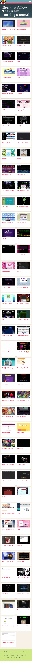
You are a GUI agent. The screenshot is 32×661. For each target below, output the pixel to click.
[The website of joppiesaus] (8, 88)
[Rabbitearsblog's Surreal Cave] (23, 169)
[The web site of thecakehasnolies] (8, 217)
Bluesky (25, 652)
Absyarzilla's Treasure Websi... (8, 529)
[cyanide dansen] (8, 265)
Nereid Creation (21, 416)
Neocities (6, 652)
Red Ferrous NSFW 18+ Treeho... (8, 545)
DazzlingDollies (6, 352)
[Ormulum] (23, 265)
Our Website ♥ (6, 432)
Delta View (5, 594)
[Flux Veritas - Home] (23, 136)
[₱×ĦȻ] (8, 104)
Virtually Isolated (6, 77)
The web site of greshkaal (23, 610)
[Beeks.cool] (8, 201)
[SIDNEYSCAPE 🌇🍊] (23, 346)
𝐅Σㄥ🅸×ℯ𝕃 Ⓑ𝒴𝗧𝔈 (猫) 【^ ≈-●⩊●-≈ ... (8, 368)
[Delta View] (8, 588)
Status (9, 657)
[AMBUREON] (8, 378)
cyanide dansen (6, 271)
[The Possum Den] (8, 169)
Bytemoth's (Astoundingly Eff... (8, 190)
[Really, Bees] (23, 427)
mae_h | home (6, 142)
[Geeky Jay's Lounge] (8, 330)
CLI (17, 655)
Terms (15, 657)
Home (18, 61)
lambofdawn (20, 497)
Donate (12, 655)
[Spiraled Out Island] (8, 298)
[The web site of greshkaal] (23, 604)
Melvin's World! (21, 45)
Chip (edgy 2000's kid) (23, 368)
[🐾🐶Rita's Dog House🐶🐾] (8, 411)
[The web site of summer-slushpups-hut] (23, 394)
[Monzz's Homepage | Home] (8, 620)
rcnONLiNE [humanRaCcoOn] (23, 303)
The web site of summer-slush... (23, 400)
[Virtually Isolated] (8, 72)
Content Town (21, 465)
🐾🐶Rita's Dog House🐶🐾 (8, 416)
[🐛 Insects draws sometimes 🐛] (23, 201)
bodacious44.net (6, 126)
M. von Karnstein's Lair (8, 465)
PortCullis (19, 545)
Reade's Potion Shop (23, 481)
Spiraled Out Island (7, 303)
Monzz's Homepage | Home (8, 626)
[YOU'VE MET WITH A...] (8, 556)
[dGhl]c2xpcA (5, 497)
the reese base (6, 577)
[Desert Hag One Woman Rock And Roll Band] (23, 620)
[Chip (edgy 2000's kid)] (23, 362)
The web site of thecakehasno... (8, 223)
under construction (7, 481)
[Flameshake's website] (8, 394)
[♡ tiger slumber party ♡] (23, 314)
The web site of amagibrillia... (8, 513)
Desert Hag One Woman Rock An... (23, 626)
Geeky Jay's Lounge (7, 335)
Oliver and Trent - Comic (8, 610)
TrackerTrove (20, 561)
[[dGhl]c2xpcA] (8, 491)
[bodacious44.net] (8, 120)
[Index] (23, 233)
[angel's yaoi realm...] (23, 104)
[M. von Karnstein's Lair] (8, 459)
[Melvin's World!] (23, 40)
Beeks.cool (5, 206)
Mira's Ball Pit (5, 158)
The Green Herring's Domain (16, 13)
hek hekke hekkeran (7, 448)
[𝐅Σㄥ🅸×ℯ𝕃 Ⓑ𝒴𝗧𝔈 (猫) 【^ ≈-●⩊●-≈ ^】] (8, 362)
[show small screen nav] (30, 1)
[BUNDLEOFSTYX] (23, 88)
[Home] (23, 56)
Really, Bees (20, 432)
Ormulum (19, 271)
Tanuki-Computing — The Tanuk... (23, 223)
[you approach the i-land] (8, 23)
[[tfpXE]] (23, 120)
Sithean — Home (6, 287)
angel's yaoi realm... (22, 110)
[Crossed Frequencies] (8, 636)
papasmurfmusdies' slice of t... (23, 594)
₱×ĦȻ (3, 110)
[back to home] (3, 2)
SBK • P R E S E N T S (23, 577)
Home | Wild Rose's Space (23, 255)
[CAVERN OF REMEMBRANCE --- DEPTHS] (8, 56)
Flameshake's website (8, 400)
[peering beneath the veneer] (23, 185)
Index (18, 239)
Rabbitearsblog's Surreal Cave (23, 174)
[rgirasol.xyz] (23, 443)
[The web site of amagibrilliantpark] (8, 507)
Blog (21, 655)
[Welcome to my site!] (23, 282)
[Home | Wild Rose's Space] (23, 249)
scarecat (4, 255)
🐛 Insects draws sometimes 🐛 (23, 206)
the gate (19, 158)
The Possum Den (6, 174)
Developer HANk (6, 45)
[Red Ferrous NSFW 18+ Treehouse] (8, 540)
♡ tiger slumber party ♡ (23, 319)
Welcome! (20, 384)
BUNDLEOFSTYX (22, 93)
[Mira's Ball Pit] (8, 153)
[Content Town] (23, 459)
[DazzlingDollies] (8, 346)
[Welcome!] (23, 378)
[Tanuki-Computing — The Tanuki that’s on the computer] (23, 217)
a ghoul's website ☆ (7, 239)
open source (13, 652)
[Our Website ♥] (8, 427)
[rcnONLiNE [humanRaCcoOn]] (23, 298)
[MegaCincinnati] (23, 23)
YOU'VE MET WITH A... (8, 561)
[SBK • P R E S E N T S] (23, 572)
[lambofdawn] (23, 491)
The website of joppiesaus (8, 93)
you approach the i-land (8, 29)
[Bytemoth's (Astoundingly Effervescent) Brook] (8, 185)
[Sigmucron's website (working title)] (23, 330)
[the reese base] (8, 572)
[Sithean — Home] (8, 282)
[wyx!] (8, 314)
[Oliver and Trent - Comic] (8, 604)
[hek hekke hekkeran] (8, 443)
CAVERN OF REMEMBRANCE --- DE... (8, 61)
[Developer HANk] (8, 40)
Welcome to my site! (22, 287)
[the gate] (23, 153)
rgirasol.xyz (20, 448)
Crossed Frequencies (8, 642)
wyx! (3, 319)
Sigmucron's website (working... (23, 335)
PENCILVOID (20, 77)
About (6, 655)
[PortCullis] (23, 540)
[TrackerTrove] (23, 556)
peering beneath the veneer (23, 190)
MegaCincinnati (21, 29)
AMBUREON (5, 384)
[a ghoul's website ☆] (8, 233)
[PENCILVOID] (23, 72)
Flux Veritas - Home (22, 142)
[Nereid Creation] (23, 411)
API (26, 655)
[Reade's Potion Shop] (23, 475)
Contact (22, 657)
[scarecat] (8, 249)
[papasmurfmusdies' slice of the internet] (23, 588)
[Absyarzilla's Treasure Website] (8, 524)
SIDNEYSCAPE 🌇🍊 (23, 352)
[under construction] (8, 475)
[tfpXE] (19, 126)
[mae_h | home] (8, 136)
